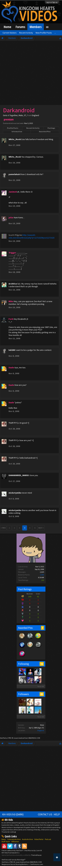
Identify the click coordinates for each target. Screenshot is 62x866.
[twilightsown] (22, 679)
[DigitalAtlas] (22, 671)
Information (17, 131)
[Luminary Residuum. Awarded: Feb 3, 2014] (22, 638)
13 (41, 664)
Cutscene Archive (14, 839)
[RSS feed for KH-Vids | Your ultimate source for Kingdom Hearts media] (24, 846)
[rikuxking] (30, 702)
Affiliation (15, 841)
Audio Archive (27, 839)
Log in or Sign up (51, 2)
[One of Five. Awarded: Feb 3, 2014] (30, 638)
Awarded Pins (45, 131)
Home (7, 27)
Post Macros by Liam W (33, 850)
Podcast (48, 839)
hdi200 (12, 350)
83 (41, 694)
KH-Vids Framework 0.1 (10, 853)
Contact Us (45, 814)
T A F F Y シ (14, 422)
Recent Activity (32, 128)
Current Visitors (10, 32)
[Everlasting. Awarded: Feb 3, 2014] (38, 647)
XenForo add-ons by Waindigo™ (13, 859)
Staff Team (6, 841)
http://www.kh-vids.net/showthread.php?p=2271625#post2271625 (31, 236)
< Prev (3, 528)
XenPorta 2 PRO (6, 738)
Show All (40, 686)
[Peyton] (37, 709)
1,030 (42, 575)
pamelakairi (14, 174)
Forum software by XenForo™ (13, 850)
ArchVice (13, 283)
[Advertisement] (31, 74)
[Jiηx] (30, 671)
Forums (20, 27)
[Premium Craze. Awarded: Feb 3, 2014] (22, 656)
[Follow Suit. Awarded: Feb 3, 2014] (30, 647)
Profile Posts (12, 128)
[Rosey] (22, 709)
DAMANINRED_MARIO (19, 475)
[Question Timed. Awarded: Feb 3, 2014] (38, 638)
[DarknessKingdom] (37, 671)
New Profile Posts (44, 32)
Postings (51, 128)
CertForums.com (36, 864)
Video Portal (38, 839)
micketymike (15, 492)
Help (57, 814)
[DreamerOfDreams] (37, 702)
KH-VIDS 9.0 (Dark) (13, 814)
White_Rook (15, 139)
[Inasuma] (30, 679)
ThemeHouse (36, 855)
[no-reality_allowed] (37, 679)
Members (36, 27)
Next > (41, 528)
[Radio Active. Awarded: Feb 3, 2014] (22, 647)
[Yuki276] (22, 702)
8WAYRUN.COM (34, 738)
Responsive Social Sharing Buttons (15, 864)
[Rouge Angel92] (30, 709)
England (40, 730)
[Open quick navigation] (60, 38)
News (4, 839)
